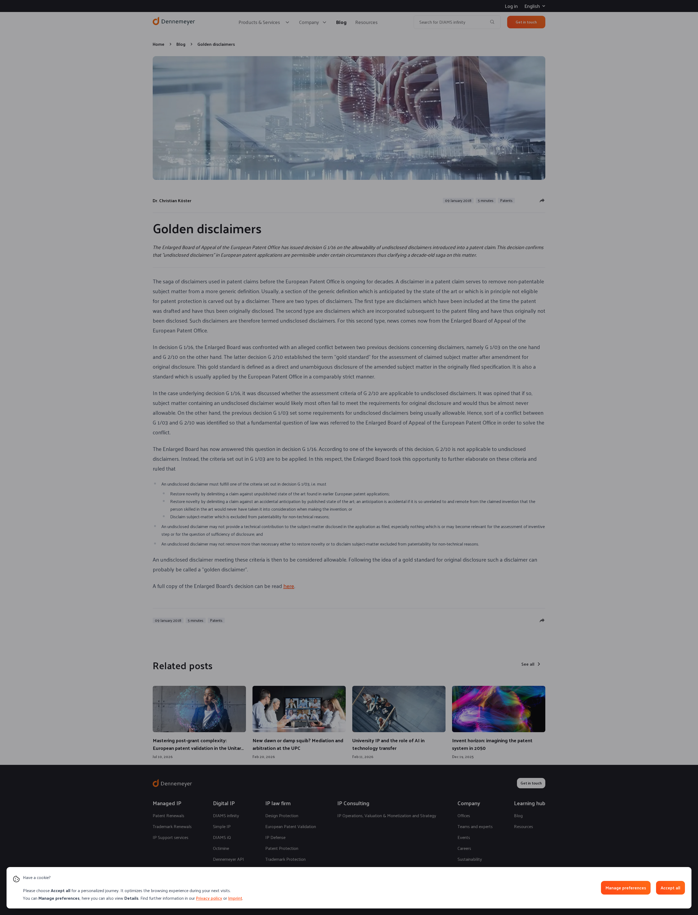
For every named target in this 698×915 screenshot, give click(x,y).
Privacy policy (209, 898)
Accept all (670, 888)
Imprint (235, 898)
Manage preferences (626, 888)
